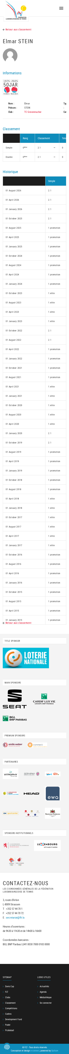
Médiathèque (46, 997)
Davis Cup (9, 986)
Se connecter (46, 1002)
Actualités (44, 986)
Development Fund (13, 1019)
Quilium (54, 1050)
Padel (7, 1024)
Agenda (43, 991)
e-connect (35, 1050)
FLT (6, 991)
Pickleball (9, 1030)
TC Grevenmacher (32, 112)
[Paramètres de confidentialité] (7, 1047)
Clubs (7, 997)
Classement (10, 1002)
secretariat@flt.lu (15, 917)
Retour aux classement (18, 29)
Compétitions (11, 1008)
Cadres (8, 1013)
